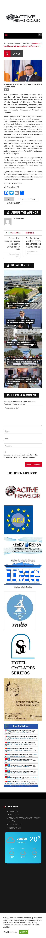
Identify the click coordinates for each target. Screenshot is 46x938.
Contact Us (13, 811)
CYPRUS (16, 53)
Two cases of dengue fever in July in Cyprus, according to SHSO (22, 304)
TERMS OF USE (15, 828)
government (13, 203)
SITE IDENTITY (15, 824)
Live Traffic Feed (21, 726)
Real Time (20, 785)
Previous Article (14, 233)
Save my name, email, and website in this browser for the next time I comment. (21, 456)
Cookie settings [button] (10, 932)
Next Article (30, 233)
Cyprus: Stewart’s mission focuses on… (22, 738)
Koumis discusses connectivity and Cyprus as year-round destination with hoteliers (22, 381)
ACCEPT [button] (23, 932)
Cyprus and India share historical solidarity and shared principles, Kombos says (20, 322)
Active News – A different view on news (21, 755)
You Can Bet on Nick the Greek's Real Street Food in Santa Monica (33, 242)
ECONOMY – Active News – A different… (18, 744)
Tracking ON (28, 785)
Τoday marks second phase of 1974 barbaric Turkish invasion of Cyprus (21, 343)
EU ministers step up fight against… (21, 732)
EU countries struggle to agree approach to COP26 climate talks (12, 244)
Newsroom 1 (20, 218)
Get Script (13, 785)
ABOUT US (14, 814)
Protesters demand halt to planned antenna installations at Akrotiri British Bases (22, 361)
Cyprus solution (26, 199)
